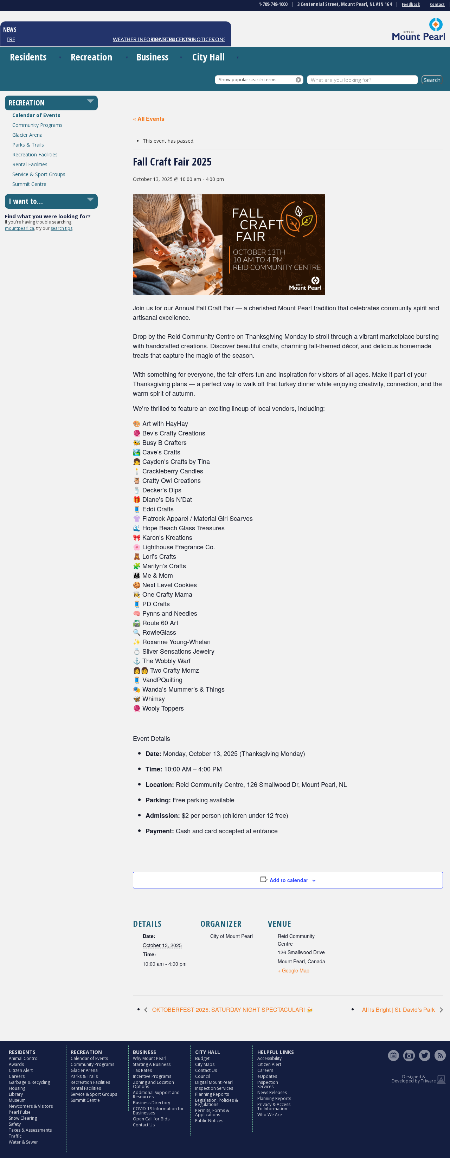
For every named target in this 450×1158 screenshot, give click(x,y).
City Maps (204, 1064)
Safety (15, 1124)
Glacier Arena (27, 134)
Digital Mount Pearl (214, 1082)
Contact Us (144, 1125)
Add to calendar (289, 880)
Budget (202, 1058)
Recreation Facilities (35, 154)
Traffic (15, 1136)
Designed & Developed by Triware (414, 1079)
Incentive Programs (152, 1076)
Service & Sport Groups (38, 174)
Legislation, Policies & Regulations (216, 1102)
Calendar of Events (36, 115)
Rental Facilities (29, 164)
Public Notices (209, 1121)
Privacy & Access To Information (273, 1106)
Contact (437, 4)
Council (202, 1076)
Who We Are (269, 1115)
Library (16, 1094)
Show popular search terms (247, 80)
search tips (61, 228)
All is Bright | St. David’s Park (399, 1009)
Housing (17, 1088)
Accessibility (269, 1058)
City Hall (208, 56)
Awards (16, 1064)
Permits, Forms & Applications (212, 1112)
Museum (17, 1100)
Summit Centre (29, 184)
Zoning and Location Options (153, 1084)
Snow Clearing (23, 1118)
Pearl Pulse (20, 1112)
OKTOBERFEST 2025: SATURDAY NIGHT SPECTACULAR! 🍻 (232, 1009)
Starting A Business (152, 1064)
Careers (17, 1076)
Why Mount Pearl (149, 1058)
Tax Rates (142, 1070)
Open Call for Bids (151, 1119)
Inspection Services (214, 1088)
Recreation (91, 56)
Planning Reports (212, 1094)
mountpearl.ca (19, 228)
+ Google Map (293, 970)
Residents (28, 56)
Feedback (411, 4)
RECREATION (27, 103)
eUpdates (267, 1076)
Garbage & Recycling (29, 1082)
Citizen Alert (21, 1070)
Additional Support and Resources (156, 1094)
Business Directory (151, 1103)
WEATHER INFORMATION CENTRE (142, 39)
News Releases (272, 1092)
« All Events (149, 119)
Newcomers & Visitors (31, 1106)
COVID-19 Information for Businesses (158, 1111)
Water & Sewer (23, 1142)
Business (152, 56)
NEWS (10, 29)
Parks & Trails (28, 144)
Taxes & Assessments (30, 1130)
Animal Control (24, 1058)
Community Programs (37, 125)
